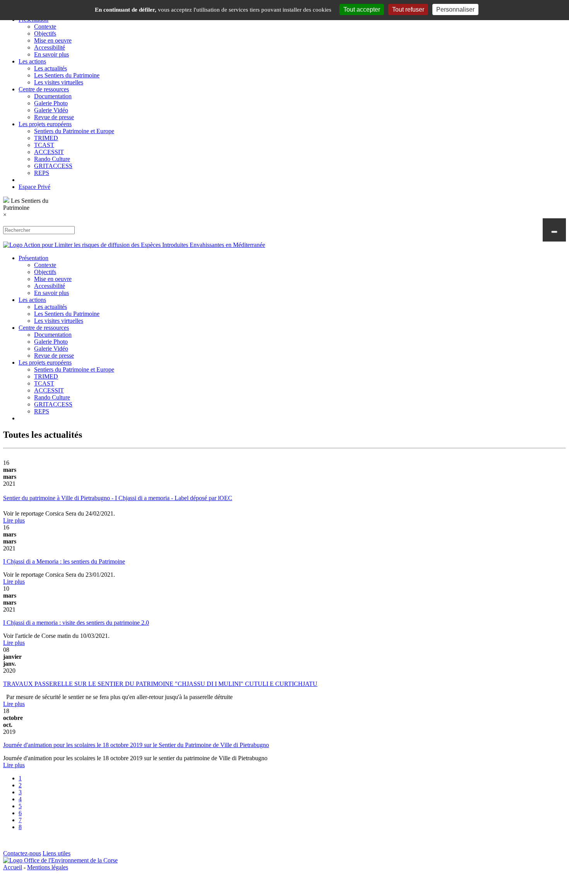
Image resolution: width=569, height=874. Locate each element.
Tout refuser (408, 9)
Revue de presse (54, 117)
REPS (41, 173)
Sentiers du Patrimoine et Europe (74, 131)
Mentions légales (47, 867)
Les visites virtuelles (58, 82)
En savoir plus (51, 54)
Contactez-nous (22, 853)
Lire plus (14, 520)
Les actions (32, 61)
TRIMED (46, 138)
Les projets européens (45, 124)
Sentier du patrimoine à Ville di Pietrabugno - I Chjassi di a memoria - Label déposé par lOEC (117, 498)
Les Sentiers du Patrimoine (66, 75)
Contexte (45, 26)
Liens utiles (56, 853)
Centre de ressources (44, 89)
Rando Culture (52, 159)
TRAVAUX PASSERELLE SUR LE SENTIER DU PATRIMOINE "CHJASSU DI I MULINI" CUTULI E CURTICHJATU (160, 683)
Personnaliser (455, 9)
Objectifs (45, 33)
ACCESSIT (49, 152)
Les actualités (50, 68)
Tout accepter (361, 9)
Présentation (33, 258)
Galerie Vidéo (51, 110)
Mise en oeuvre (53, 40)
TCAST (44, 145)
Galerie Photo (51, 103)
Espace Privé (34, 186)
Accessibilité (49, 47)
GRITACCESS (53, 166)
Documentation (53, 96)
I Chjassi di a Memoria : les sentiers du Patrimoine (64, 561)
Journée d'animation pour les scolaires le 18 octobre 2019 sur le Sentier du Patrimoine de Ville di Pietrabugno (136, 745)
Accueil (12, 867)
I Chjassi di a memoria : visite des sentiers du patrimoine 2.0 (76, 622)
